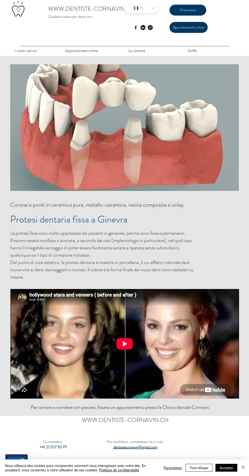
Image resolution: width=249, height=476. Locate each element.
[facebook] (135, 27)
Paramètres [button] (173, 467)
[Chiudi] (243, 467)
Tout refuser (199, 467)
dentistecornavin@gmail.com (135, 447)
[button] (136, 51)
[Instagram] (150, 27)
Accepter (226, 467)
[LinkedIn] (143, 27)
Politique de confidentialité (119, 469)
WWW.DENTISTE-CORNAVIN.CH (91, 9)
